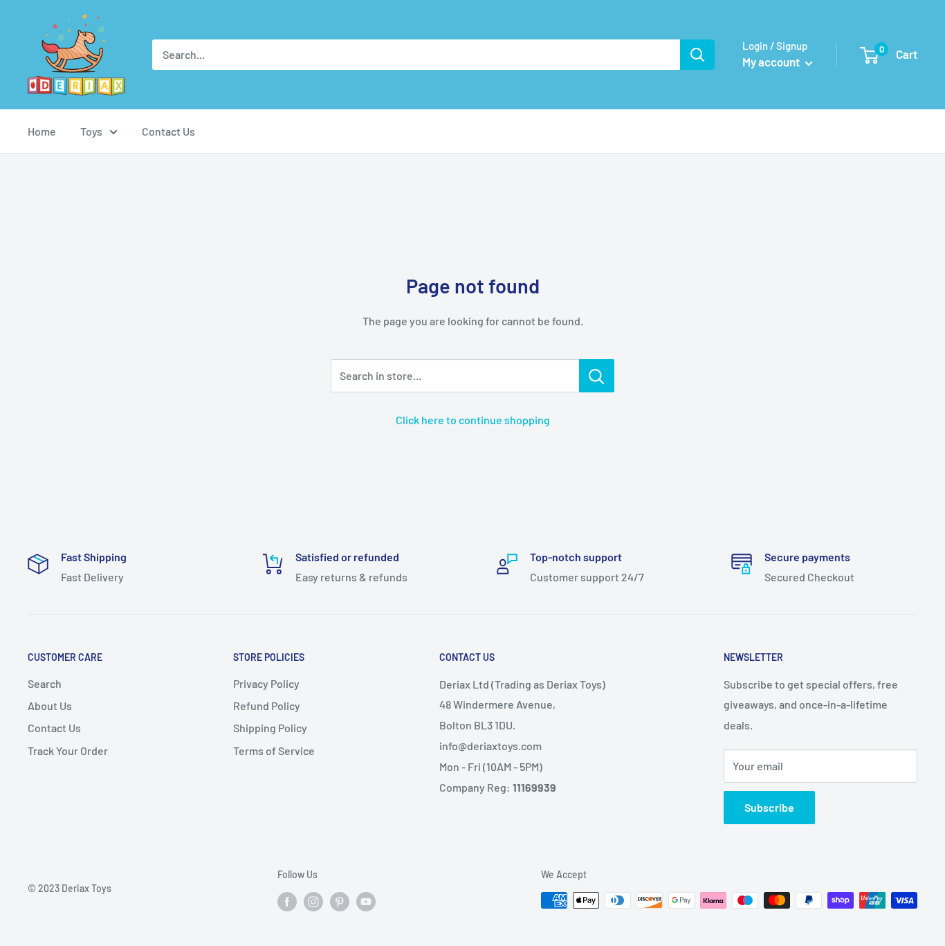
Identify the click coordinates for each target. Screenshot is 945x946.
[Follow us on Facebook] (287, 901)
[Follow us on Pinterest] (339, 901)
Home (42, 131)
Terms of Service (274, 750)
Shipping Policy (270, 727)
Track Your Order (68, 750)
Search (45, 683)
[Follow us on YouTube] (366, 901)
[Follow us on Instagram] (313, 901)
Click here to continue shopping (473, 419)
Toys (91, 131)
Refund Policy (266, 705)
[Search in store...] (596, 375)
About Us (50, 705)
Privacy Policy (266, 683)
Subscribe (769, 807)
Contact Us (168, 131)
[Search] (697, 54)
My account (772, 62)
